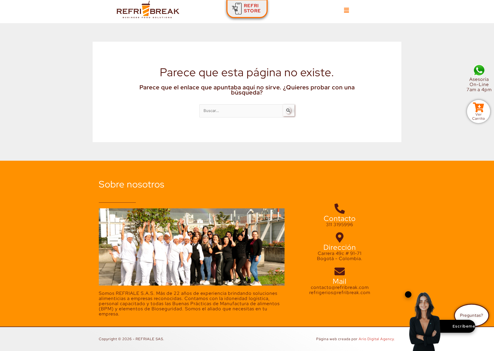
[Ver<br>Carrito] (478, 107)
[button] (346, 10)
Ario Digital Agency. (377, 339)
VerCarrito (478, 116)
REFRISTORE (252, 8)
